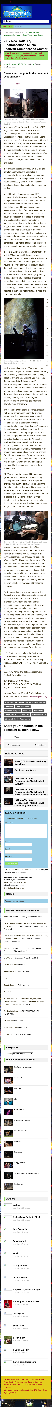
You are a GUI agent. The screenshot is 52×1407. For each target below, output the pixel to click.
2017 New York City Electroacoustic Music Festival (25, 702)
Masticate (18, 26)
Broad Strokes (19, 1110)
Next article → (41, 745)
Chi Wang (9, 706)
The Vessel (18, 1152)
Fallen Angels (23, 985)
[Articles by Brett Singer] (8, 1343)
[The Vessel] (8, 1156)
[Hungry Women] (8, 1167)
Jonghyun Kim (10, 715)
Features (7, 67)
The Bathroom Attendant (23, 1067)
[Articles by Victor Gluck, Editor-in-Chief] (8, 1222)
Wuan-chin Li (25, 719)
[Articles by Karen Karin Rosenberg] (8, 1367)
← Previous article (12, 745)
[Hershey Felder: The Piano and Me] (8, 1178)
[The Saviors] (8, 1188)
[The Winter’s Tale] (8, 1135)
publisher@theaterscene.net (16, 880)
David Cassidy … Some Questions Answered (24, 917)
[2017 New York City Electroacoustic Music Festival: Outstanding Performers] (8, 803)
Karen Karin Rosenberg (24, 1362)
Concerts (38, 64)
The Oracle (25, 1004)
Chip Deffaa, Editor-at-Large (26, 1289)
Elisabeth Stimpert (12, 711)
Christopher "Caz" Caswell (26, 1302)
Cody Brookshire (22, 706)
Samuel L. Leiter (21, 1350)
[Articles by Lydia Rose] (8, 1331)
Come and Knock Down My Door (28, 958)
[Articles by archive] (8, 1210)
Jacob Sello (38, 711)
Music (12, 32)
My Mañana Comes (23, 1034)
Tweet (17, 84)
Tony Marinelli (19, 1241)
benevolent (18, 1078)
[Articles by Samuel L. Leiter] (8, 1355)
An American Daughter (22, 1120)
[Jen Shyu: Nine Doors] (8, 773)
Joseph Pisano (20, 1277)
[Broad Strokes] (8, 1114)
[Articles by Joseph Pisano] (8, 1283)
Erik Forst (27, 711)
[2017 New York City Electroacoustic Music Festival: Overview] (8, 781)
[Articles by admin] (8, 1258)
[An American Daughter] (8, 1124)
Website (8, 856)
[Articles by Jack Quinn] (8, 1319)
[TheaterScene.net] (26, 12)
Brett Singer (19, 1338)
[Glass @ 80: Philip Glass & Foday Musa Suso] (8, 764)
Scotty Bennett (20, 1265)
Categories (8, 1054)
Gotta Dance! (21, 965)
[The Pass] (8, 1146)
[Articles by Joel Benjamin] (8, 1234)
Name (7, 841)
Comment (9, 822)
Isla (15, 1099)
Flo (11, 978)
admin (16, 1253)
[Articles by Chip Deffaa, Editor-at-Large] (8, 1295)
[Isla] (8, 1103)
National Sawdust (39, 715)
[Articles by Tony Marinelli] (8, 1246)
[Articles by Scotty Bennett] (8, 1271)
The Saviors (18, 1184)
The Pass (17, 1141)
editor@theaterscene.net (14, 885)
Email (7, 849)
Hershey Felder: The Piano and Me (26, 1173)
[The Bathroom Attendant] (8, 1071)
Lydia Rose (18, 1326)
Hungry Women (19, 1163)
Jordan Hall (24, 715)
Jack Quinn (18, 1314)
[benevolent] (8, 1082)
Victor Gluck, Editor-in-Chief (26, 1217)
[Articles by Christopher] (8, 1307)
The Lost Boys (24, 971)
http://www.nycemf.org (37, 696)
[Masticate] (8, 1093)
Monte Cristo (18, 1021)
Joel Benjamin (20, 1229)
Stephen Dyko (10, 719)
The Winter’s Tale (20, 1131)
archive (29, 64)
